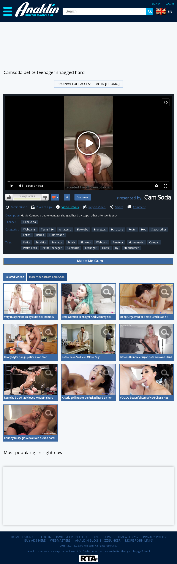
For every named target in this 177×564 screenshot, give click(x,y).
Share (119, 207)
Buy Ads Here (35, 540)
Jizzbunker (111, 540)
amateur (118, 242)
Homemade (56, 235)
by (116, 248)
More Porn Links (139, 540)
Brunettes (100, 229)
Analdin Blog (86, 540)
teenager (90, 248)
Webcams (29, 229)
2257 (134, 537)
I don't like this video (45, 197)
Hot (143, 229)
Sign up (156, 3)
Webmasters (60, 540)
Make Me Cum (90, 261)
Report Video (97, 207)
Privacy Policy (154, 537)
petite (26, 242)
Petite (132, 229)
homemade (136, 242)
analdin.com (86, 545)
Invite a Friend (68, 537)
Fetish (26, 235)
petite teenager (52, 248)
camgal (153, 242)
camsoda (73, 248)
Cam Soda (29, 222)
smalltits (41, 242)
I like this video (9, 197)
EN (170, 11)
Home (15, 537)
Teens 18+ (47, 229)
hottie (106, 248)
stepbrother (131, 248)
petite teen (30, 248)
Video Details (70, 207)
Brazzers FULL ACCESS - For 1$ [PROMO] (88, 83)
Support (92, 537)
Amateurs (65, 229)
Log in (170, 3)
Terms (108, 537)
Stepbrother (158, 229)
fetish (71, 242)
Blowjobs (82, 229)
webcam (101, 242)
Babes (40, 235)
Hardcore (117, 229)
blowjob (86, 242)
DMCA (122, 537)
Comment (139, 207)
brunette (57, 242)
